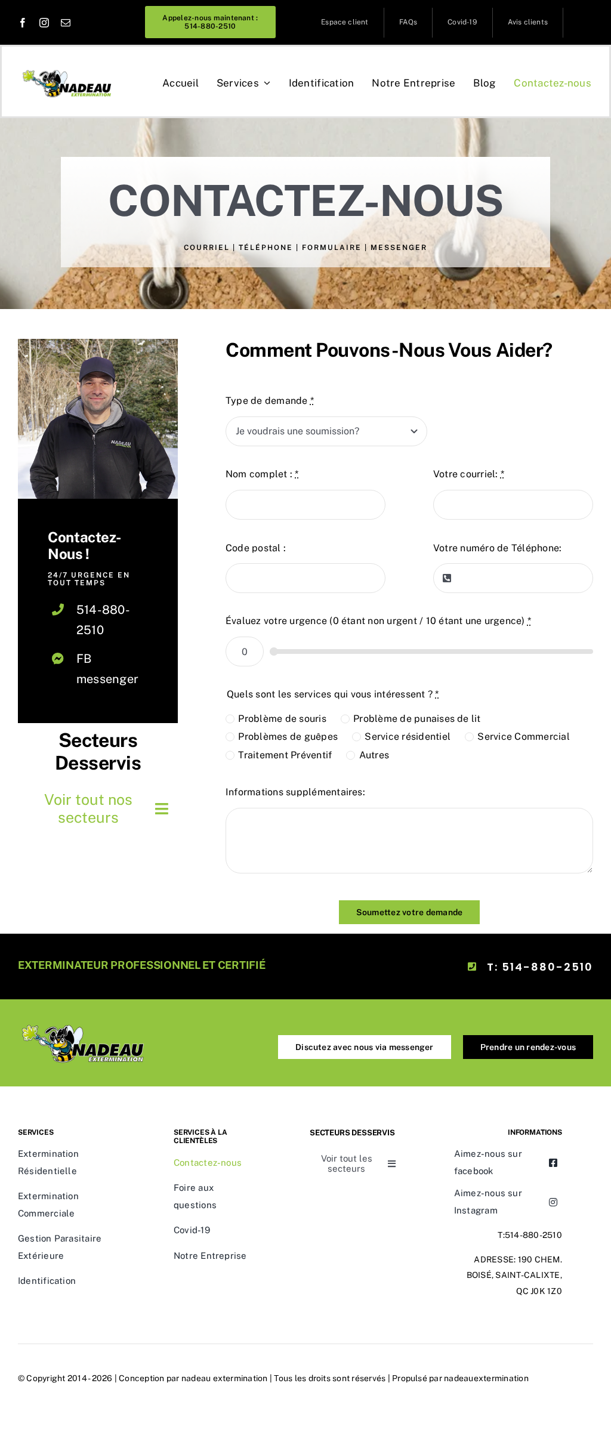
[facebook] (22, 22)
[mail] (65, 22)
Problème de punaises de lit (416, 718)
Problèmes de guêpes (288, 736)
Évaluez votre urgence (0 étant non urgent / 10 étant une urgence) (378, 620)
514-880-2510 (533, 1235)
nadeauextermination (486, 1378)
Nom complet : (262, 474)
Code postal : (256, 548)
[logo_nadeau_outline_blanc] (84, 1021)
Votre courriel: (468, 474)
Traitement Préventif (285, 755)
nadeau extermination (224, 1378)
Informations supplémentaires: (295, 792)
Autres (374, 755)
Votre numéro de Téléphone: (497, 548)
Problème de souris (282, 718)
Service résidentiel (407, 736)
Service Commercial (523, 736)
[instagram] (44, 22)
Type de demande (270, 400)
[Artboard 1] (68, 69)
